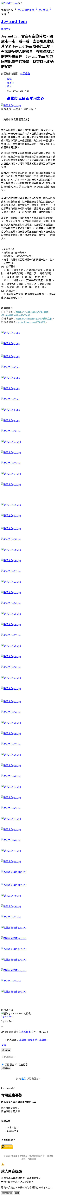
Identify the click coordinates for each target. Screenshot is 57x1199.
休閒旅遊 (25, 73)
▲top (3, 1045)
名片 (9, 86)
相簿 (9, 79)
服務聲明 (32, 1159)
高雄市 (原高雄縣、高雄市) (33, 1040)
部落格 (10, 83)
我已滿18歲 (7, 1193)
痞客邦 (24, 1032)
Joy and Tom (14, 21)
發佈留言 (6, 1068)
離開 (17, 1193)
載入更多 (6, 1050)
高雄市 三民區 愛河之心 (25, 98)
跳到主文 (6, 29)
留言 (31, 1032)
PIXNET (14, 1156)
